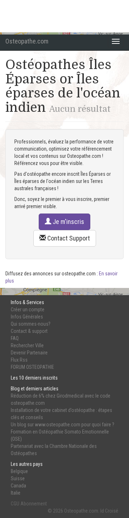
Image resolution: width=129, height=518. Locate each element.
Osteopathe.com (26, 41)
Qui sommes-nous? (31, 324)
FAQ (15, 338)
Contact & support (29, 331)
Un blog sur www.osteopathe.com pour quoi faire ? (62, 424)
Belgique (19, 471)
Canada (18, 486)
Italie (15, 493)
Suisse (18, 478)
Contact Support (68, 238)
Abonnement (33, 503)
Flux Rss (19, 360)
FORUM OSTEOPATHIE (32, 367)
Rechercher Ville (27, 345)
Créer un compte (27, 309)
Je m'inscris (67, 221)
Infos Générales (27, 317)
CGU (15, 503)
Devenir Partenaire (29, 353)
